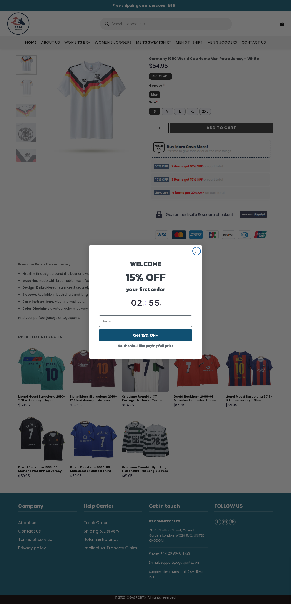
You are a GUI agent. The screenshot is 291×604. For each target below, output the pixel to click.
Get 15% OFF (145, 335)
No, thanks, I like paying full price (145, 345)
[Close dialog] (197, 251)
